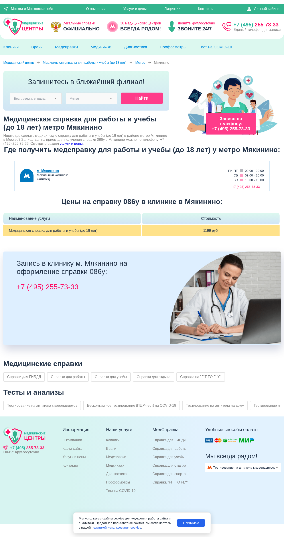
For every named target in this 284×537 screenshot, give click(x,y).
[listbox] (35, 98)
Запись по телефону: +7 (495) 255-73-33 (231, 123)
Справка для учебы (168, 457)
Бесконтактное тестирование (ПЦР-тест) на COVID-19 (131, 405)
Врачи (37, 47)
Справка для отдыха (169, 465)
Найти (141, 98)
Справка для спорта (169, 474)
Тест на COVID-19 (215, 47)
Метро (140, 62)
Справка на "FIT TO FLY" (200, 377)
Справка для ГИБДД (169, 440)
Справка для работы (169, 448)
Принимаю (191, 523)
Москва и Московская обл (32, 9)
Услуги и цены (135, 9)
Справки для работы (68, 377)
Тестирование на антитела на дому (215, 405)
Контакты (205, 9)
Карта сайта (72, 448)
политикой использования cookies (116, 527)
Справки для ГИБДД (24, 377)
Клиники (11, 47)
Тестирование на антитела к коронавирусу (42, 405)
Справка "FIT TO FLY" (170, 482)
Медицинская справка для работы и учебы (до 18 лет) (84, 62)
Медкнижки (101, 47)
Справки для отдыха (153, 377)
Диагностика (135, 47)
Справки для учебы (111, 377)
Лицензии (172, 9)
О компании (96, 9)
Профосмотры (173, 47)
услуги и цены (71, 143)
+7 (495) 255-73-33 (48, 287)
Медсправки (66, 47)
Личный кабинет (267, 9)
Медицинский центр (18, 62)
